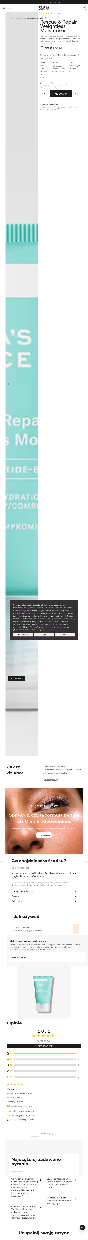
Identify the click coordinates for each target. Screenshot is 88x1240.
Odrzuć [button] (64, 634)
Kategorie (23, 18)
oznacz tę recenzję (26, 1119)
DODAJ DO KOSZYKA (61, 94)
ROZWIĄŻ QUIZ (46, 58)
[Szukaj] (9, 8)
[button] (82, 1227)
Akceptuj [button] (43, 634)
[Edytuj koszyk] (84, 8)
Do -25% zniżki (45, 2)
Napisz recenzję (44, 1046)
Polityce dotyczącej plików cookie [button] (38, 629)
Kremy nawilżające (33, 18)
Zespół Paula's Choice (10, 18)
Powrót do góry (47, 1133)
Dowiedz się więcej (50, 780)
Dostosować (23, 634)
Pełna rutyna (19, 957)
